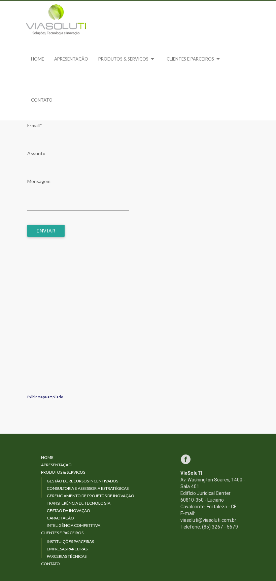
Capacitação (60, 517)
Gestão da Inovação (68, 510)
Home (37, 59)
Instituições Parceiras (70, 541)
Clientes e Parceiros (194, 59)
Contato (42, 100)
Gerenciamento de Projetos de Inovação (90, 495)
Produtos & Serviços (127, 59)
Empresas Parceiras (67, 548)
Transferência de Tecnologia (78, 503)
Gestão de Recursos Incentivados (82, 480)
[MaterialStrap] (56, 19)
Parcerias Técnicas (67, 556)
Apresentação (71, 59)
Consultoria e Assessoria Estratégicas (88, 488)
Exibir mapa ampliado (45, 397)
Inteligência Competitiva (73, 525)
